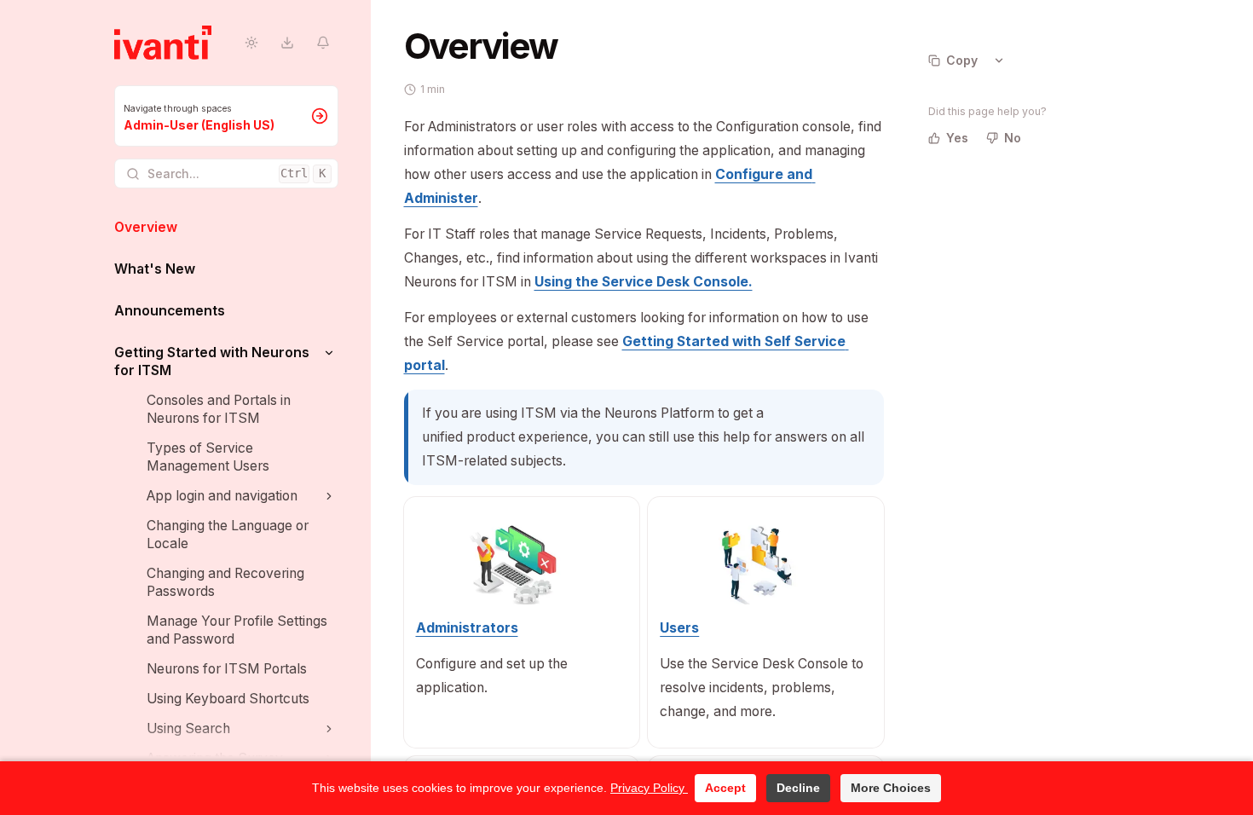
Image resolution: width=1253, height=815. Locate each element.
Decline (798, 788)
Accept (725, 788)
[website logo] (163, 42)
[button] (329, 352)
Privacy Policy (649, 788)
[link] (226, 116)
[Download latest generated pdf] (288, 43)
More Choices (891, 788)
